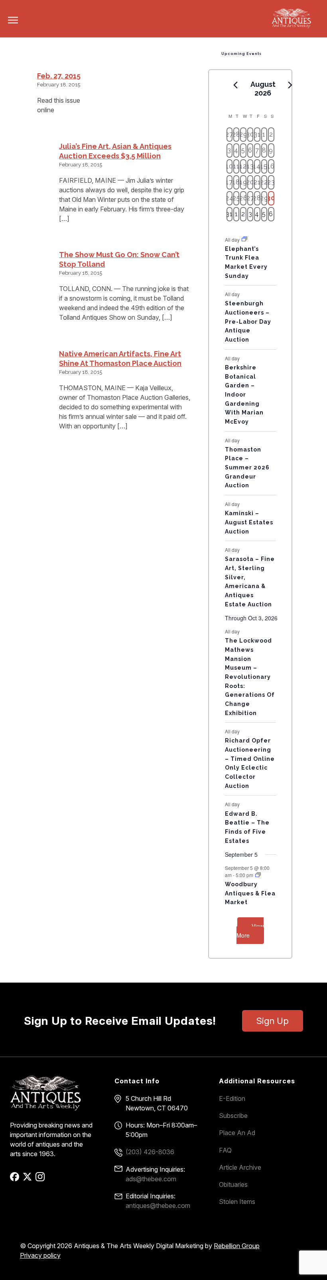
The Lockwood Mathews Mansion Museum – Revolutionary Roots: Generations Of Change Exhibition (250, 676)
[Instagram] (41, 1179)
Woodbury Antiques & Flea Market (250, 893)
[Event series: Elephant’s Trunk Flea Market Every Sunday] (244, 239)
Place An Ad (237, 1133)
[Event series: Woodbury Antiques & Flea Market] (258, 875)
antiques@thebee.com (158, 1206)
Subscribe (233, 1116)
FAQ (225, 1150)
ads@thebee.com (151, 1179)
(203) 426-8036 (150, 1152)
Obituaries (233, 1184)
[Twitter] (28, 1179)
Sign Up (272, 1021)
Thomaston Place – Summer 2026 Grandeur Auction (247, 467)
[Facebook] (16, 1179)
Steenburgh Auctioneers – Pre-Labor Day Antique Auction (248, 321)
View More (250, 930)
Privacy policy (40, 1255)
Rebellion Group (237, 1246)
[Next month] (290, 85)
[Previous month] (235, 85)
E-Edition (232, 1098)
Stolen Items (237, 1202)
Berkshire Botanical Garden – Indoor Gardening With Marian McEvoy (244, 394)
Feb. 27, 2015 (59, 76)
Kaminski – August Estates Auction (249, 522)
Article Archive (240, 1167)
